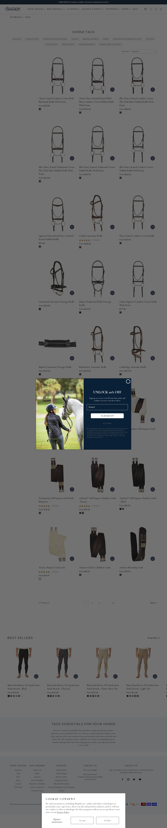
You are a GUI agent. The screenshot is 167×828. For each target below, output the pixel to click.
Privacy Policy (63, 812)
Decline (107, 820)
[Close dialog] (128, 381)
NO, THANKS (107, 423)
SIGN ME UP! (107, 415)
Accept (82, 820)
